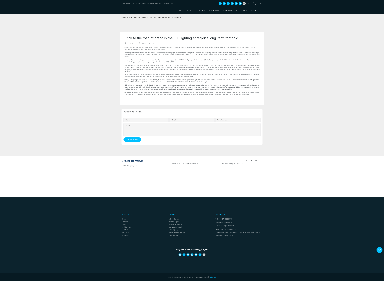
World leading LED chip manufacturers (185, 164)
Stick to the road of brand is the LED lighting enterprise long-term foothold (155, 17)
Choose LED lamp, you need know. (233, 164)
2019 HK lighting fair (130, 166)
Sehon (124, 17)
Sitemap (213, 277)
